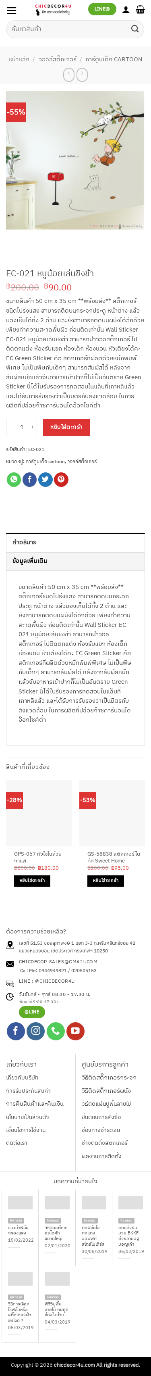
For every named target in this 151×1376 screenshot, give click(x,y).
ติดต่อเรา (16, 1143)
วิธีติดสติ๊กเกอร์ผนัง (106, 1091)
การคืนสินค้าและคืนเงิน (35, 1104)
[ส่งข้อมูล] (135, 29)
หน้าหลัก (18, 60)
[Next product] (69, 75)
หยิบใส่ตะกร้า (66, 427)
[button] (11, 11)
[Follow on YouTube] (75, 1031)
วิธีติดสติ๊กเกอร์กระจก (109, 1078)
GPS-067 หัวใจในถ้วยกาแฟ (38, 857)
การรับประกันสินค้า (28, 1091)
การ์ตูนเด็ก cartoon (114, 60)
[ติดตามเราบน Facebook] (16, 1031)
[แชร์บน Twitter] (45, 479)
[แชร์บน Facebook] (30, 479)
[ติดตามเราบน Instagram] (36, 1031)
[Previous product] (82, 75)
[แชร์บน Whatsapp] (14, 479)
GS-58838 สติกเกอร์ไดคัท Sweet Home (113, 857)
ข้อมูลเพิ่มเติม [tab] (30, 561)
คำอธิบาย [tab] (24, 542)
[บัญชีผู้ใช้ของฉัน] (126, 9)
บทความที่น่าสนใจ (75, 1181)
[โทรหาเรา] (56, 1031)
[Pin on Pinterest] (61, 479)
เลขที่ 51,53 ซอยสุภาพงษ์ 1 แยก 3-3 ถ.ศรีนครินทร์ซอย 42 (77, 943)
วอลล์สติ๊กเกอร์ (58, 60)
